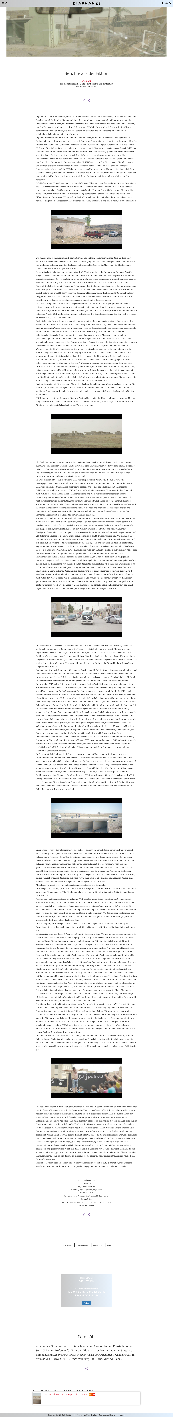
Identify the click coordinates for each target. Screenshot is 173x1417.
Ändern (86, 1303)
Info (74, 1415)
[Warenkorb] (170, 3)
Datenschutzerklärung (107, 1415)
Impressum (121, 1415)
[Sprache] (166, 3)
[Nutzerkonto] (163, 3)
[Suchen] (6, 3)
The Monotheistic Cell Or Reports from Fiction (65, 1394)
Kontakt (94, 1415)
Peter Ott (86, 81)
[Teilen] (89, 100)
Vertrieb (87, 1415)
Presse (79, 1415)
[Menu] (3, 3)
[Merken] (84, 100)
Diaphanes (86, 3)
